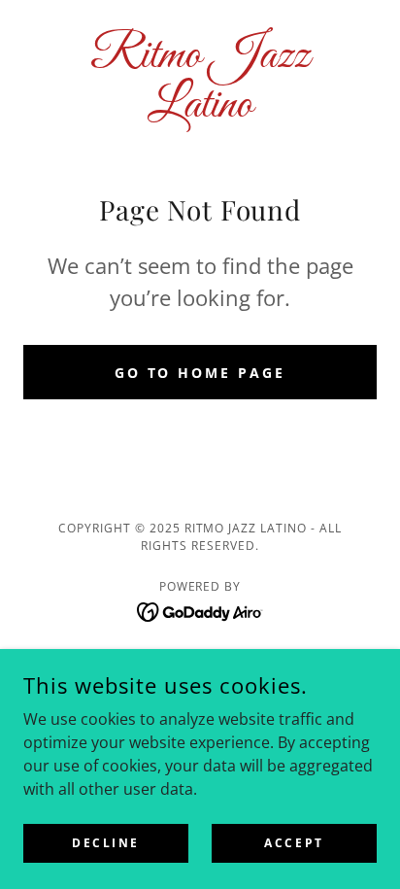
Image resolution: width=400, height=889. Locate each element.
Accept (293, 843)
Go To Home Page (200, 372)
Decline (106, 843)
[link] (200, 80)
